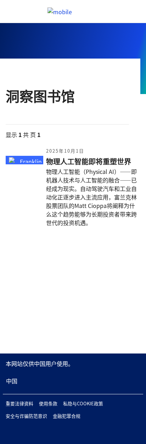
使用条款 (48, 403)
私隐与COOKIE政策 (83, 403)
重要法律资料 (19, 403)
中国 (11, 381)
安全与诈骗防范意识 (26, 415)
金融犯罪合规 (66, 415)
